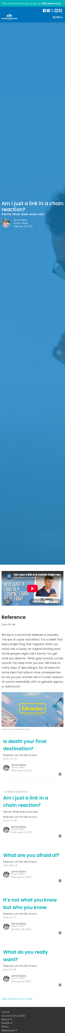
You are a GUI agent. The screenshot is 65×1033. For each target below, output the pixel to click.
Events (6, 1022)
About (5, 1019)
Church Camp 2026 (13, 1015)
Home (5, 1011)
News (5, 1026)
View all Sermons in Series (17, 998)
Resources (8, 1030)
